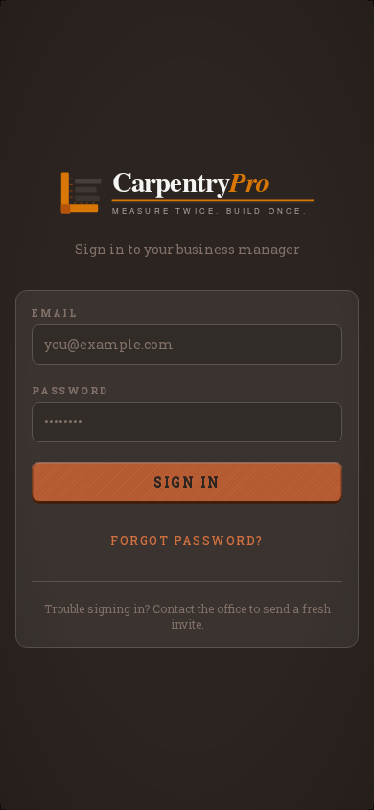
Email (55, 313)
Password (69, 391)
